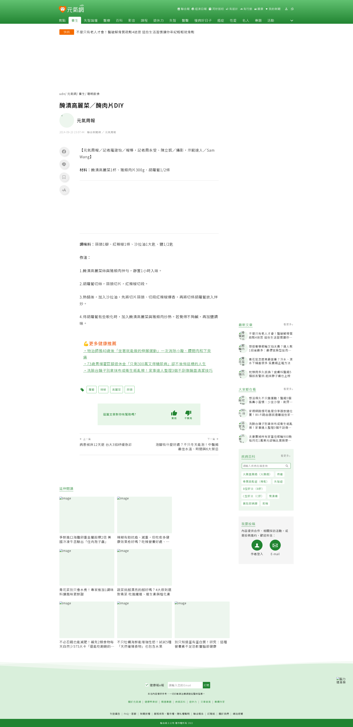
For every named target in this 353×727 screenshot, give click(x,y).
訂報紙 (211, 713)
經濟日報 (200, 8)
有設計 (233, 8)
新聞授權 (145, 713)
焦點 (62, 20)
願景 (260, 8)
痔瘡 (280, 474)
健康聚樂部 (151, 702)
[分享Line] (64, 164)
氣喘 (265, 503)
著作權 (170, 713)
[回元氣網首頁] (75, 9)
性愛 (233, 20)
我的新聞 (274, 8)
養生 (74, 20)
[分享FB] (64, 151)
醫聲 (185, 20)
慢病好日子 (203, 20)
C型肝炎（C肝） (253, 496)
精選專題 (166, 702)
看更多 (288, 324)
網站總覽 (238, 713)
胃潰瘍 (273, 496)
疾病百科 (180, 702)
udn (62, 94)
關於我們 (224, 713)
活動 (270, 20)
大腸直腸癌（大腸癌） (257, 474)
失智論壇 (91, 20)
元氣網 (72, 94)
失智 (172, 20)
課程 (144, 20)
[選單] (292, 8)
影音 (131, 20)
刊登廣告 (115, 713)
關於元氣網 (134, 702)
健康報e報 (157, 685)
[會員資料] (286, 8)
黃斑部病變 (250, 503)
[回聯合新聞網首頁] (62, 9)
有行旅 (247, 8)
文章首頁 (206, 702)
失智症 (278, 481)
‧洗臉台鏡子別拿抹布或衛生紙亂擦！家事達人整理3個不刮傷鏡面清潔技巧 (148, 370)
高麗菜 (116, 389)
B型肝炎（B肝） (254, 489)
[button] (291, 20)
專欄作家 (220, 702)
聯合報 (185, 8)
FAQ (126, 713)
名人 (245, 20)
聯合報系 (198, 713)
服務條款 (159, 713)
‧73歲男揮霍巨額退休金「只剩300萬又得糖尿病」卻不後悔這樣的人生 (144, 363)
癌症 (220, 20)
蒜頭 (130, 389)
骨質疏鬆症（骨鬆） (256, 481)
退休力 (158, 20)
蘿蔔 (92, 389)
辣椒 (103, 389)
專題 (258, 20)
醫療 (106, 20)
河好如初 (217, 8)
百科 (119, 20)
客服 (133, 713)
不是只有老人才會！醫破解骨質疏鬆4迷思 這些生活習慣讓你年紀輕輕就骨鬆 (135, 31)
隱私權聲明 (183, 713)
